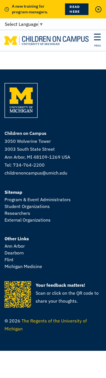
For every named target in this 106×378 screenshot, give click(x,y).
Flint (9, 259)
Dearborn (14, 253)
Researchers (17, 213)
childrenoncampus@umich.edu (36, 173)
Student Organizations (27, 206)
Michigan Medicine (23, 266)
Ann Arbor (15, 246)
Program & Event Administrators (38, 199)
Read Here (75, 9)
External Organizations (28, 220)
